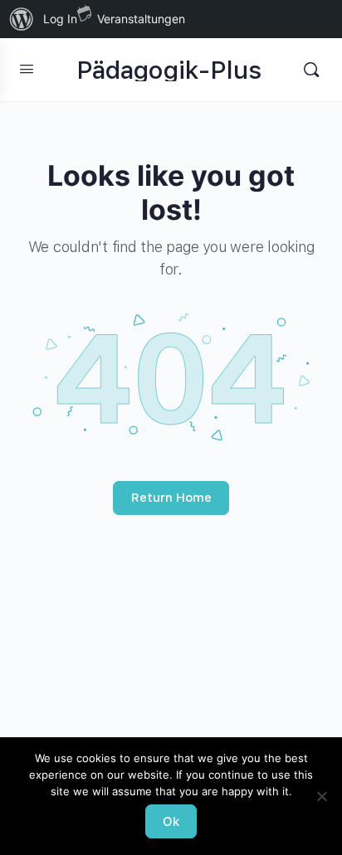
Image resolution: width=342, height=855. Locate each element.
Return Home (171, 497)
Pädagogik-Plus (169, 70)
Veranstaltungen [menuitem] (141, 19)
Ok (171, 821)
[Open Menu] (27, 68)
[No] (321, 796)
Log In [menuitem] (60, 19)
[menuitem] (21, 19)
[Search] (311, 69)
